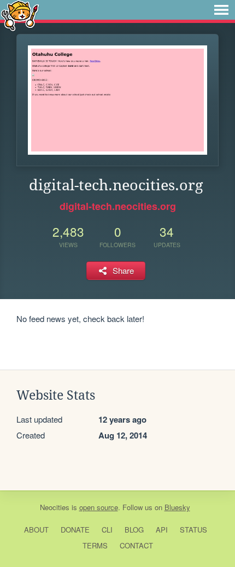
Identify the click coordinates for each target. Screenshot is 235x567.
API (162, 529)
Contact (136, 545)
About (36, 529)
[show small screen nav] (221, 10)
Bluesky (177, 507)
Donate (75, 529)
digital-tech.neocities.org (118, 206)
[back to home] (20, 15)
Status (193, 529)
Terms (95, 545)
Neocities (54, 507)
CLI (107, 529)
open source (98, 507)
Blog (134, 529)
